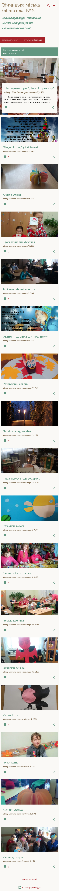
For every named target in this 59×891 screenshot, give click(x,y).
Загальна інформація (33, 40)
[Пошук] (48, 5)
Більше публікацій (29, 879)
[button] (53, 107)
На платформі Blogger (31, 887)
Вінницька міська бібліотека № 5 (21, 7)
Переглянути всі (10, 53)
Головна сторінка (10, 40)
